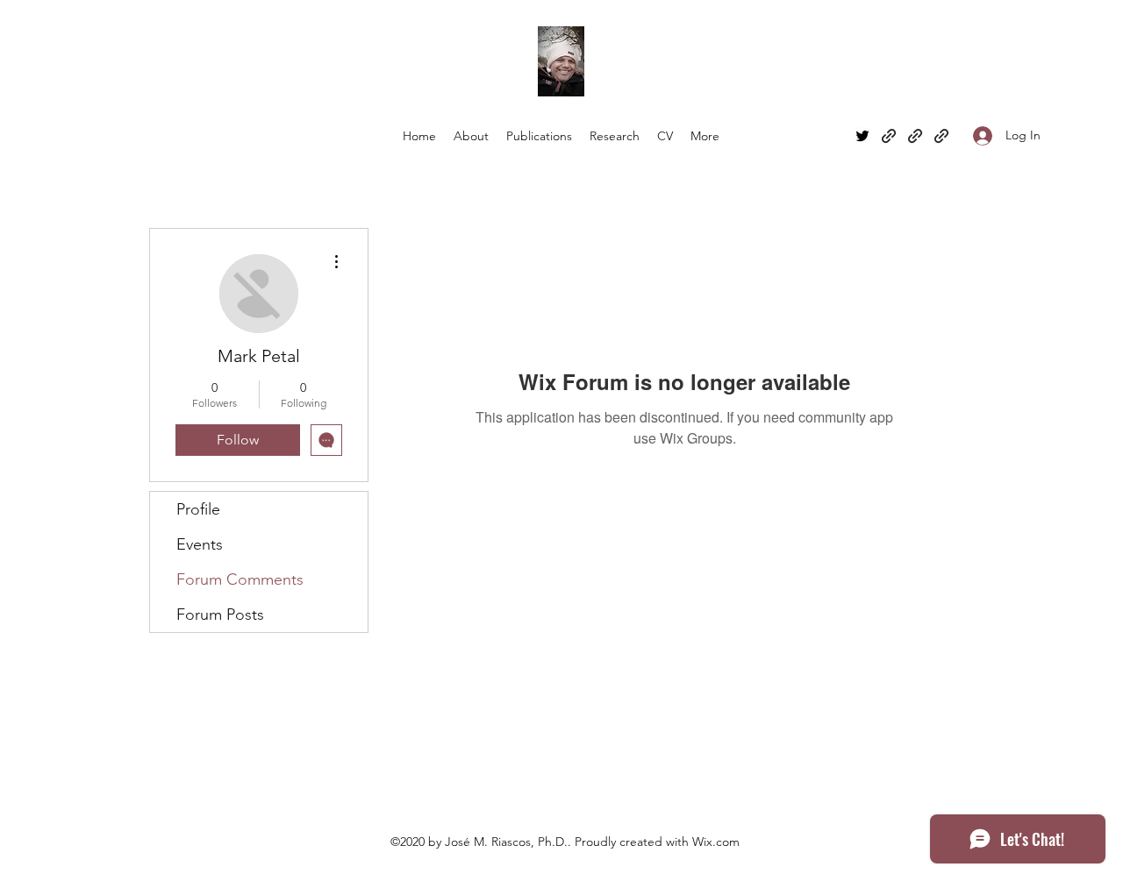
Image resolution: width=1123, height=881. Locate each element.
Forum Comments (240, 579)
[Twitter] (862, 136)
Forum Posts (220, 614)
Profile (198, 509)
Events (199, 544)
